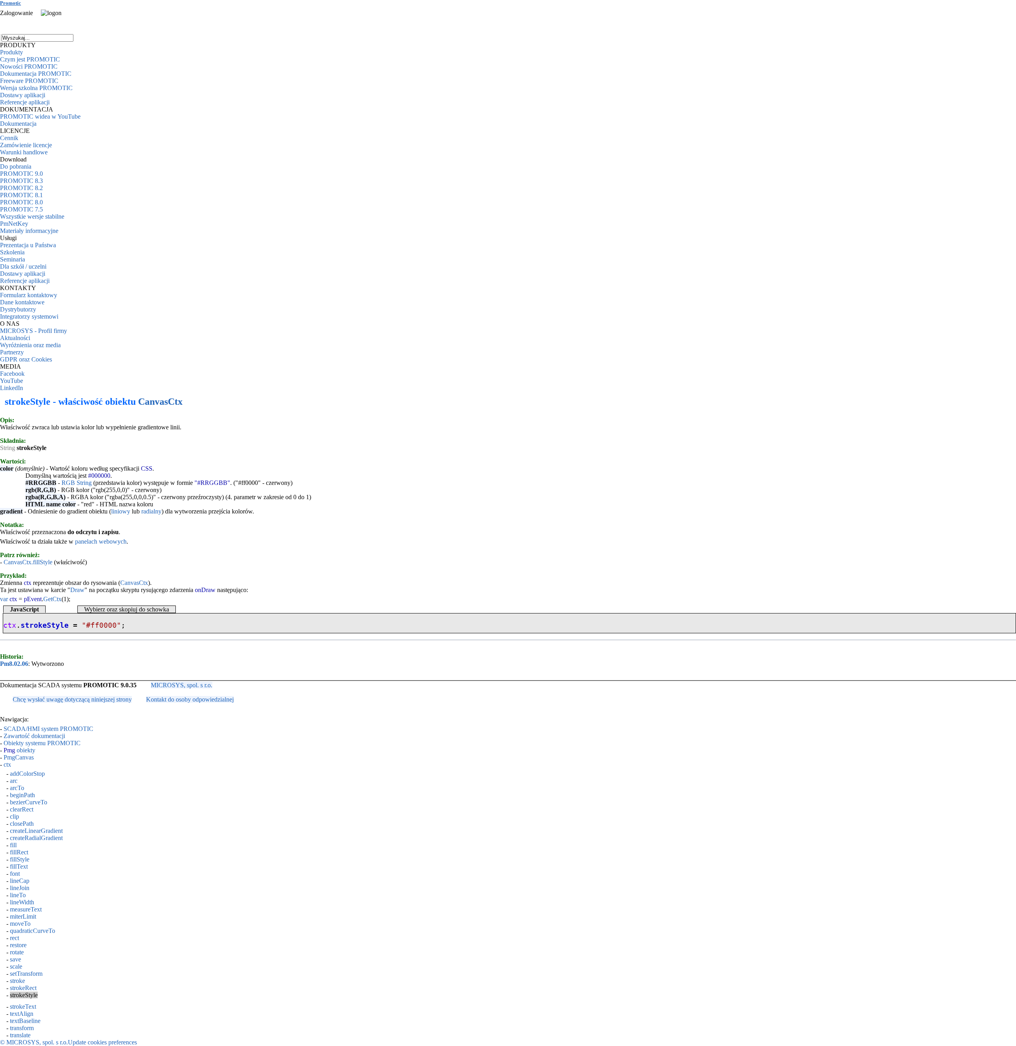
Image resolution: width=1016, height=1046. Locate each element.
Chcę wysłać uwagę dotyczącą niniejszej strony (72, 699)
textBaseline (25, 1020)
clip (14, 816)
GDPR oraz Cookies (26, 359)
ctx (7, 764)
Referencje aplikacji (25, 102)
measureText (26, 909)
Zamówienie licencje (26, 145)
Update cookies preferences (102, 1042)
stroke (17, 980)
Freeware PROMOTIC (29, 80)
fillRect (19, 852)
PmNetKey (14, 223)
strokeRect (23, 987)
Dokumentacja (18, 123)
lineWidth (22, 902)
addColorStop (27, 773)
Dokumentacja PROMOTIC (35, 73)
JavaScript (24, 609)
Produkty (11, 52)
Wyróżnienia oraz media (30, 345)
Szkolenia (12, 252)
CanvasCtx (160, 401)
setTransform (26, 973)
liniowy (120, 511)
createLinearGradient (36, 830)
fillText (19, 866)
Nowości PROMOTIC (29, 66)
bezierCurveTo (28, 802)
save (15, 959)
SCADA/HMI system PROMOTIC (48, 728)
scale (16, 966)
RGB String (77, 482)
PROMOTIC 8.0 (21, 202)
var (4, 599)
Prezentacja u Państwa (28, 245)
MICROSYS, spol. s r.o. (181, 685)
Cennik (9, 138)
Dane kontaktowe (22, 302)
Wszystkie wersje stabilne (32, 216)
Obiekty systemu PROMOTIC (42, 743)
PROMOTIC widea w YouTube (40, 116)
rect (14, 937)
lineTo (18, 895)
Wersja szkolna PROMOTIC (36, 88)
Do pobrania (15, 166)
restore (18, 945)
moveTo (20, 923)
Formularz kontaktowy (28, 295)
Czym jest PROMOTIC (30, 59)
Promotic (10, 3)
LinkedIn (11, 388)
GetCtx (52, 599)
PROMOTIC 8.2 (21, 188)
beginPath (22, 795)
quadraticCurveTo (32, 930)
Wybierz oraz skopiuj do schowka (126, 609)
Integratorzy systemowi (29, 316)
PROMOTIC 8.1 (21, 195)
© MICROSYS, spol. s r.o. (34, 1042)
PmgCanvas (19, 757)
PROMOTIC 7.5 (21, 209)
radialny (151, 511)
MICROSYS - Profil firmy (33, 330)
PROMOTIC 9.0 (21, 173)
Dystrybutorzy (18, 309)
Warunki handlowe (24, 152)
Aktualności (15, 338)
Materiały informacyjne (29, 230)
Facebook (12, 373)
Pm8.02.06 (14, 663)
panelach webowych (101, 541)
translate (20, 1035)
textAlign (21, 1013)
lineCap (19, 880)
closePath (22, 823)
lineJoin (19, 887)
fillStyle (19, 859)
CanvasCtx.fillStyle (28, 562)
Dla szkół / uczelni (23, 266)
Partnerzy (12, 352)
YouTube (11, 380)
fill (13, 845)
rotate (17, 952)
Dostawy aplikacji (22, 95)
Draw (77, 589)
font (15, 873)
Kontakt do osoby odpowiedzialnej (190, 699)
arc (13, 780)
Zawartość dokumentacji (34, 736)
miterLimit (23, 916)
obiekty (19, 750)
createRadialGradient (36, 837)
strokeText (23, 1006)
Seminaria (12, 259)
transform (22, 1028)
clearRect (21, 809)
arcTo (17, 787)
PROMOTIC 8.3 (21, 180)
